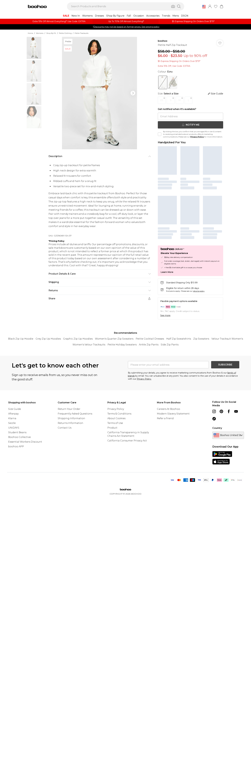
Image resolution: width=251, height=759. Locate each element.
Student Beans (17, 432)
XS (161, 100)
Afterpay (13, 413)
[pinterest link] (221, 411)
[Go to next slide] (133, 93)
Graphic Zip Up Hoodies (78, 338)
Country (217, 428)
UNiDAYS (13, 427)
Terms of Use (115, 423)
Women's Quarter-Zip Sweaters (114, 338)
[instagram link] (214, 411)
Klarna (12, 418)
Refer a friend (165, 418)
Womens (39, 33)
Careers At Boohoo (168, 409)
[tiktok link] (214, 418)
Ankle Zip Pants (148, 344)
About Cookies (116, 418)
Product (112, 427)
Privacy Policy (197, 137)
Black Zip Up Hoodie (20, 338)
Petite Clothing (65, 33)
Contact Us (64, 427)
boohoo (162, 41)
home (30, 33)
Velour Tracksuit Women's (227, 338)
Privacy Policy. (144, 379)
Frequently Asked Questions (75, 413)
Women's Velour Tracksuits (89, 344)
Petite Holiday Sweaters (122, 344)
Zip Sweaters (201, 338)
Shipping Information (71, 418)
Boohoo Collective (19, 437)
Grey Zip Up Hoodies (48, 338)
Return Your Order (69, 409)
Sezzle (12, 423)
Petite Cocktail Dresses (150, 338)
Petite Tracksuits (81, 33)
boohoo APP (16, 446)
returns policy (199, 291)
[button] (204, 7)
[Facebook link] (228, 411)
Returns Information (70, 423)
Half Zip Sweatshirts (178, 338)
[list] (99, 93)
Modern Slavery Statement (173, 413)
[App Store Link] (222, 458)
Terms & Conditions (119, 413)
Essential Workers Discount (25, 441)
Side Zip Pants (169, 344)
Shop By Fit (51, 33)
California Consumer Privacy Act (127, 440)
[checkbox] (159, 134)
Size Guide (14, 409)
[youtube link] (236, 411)
